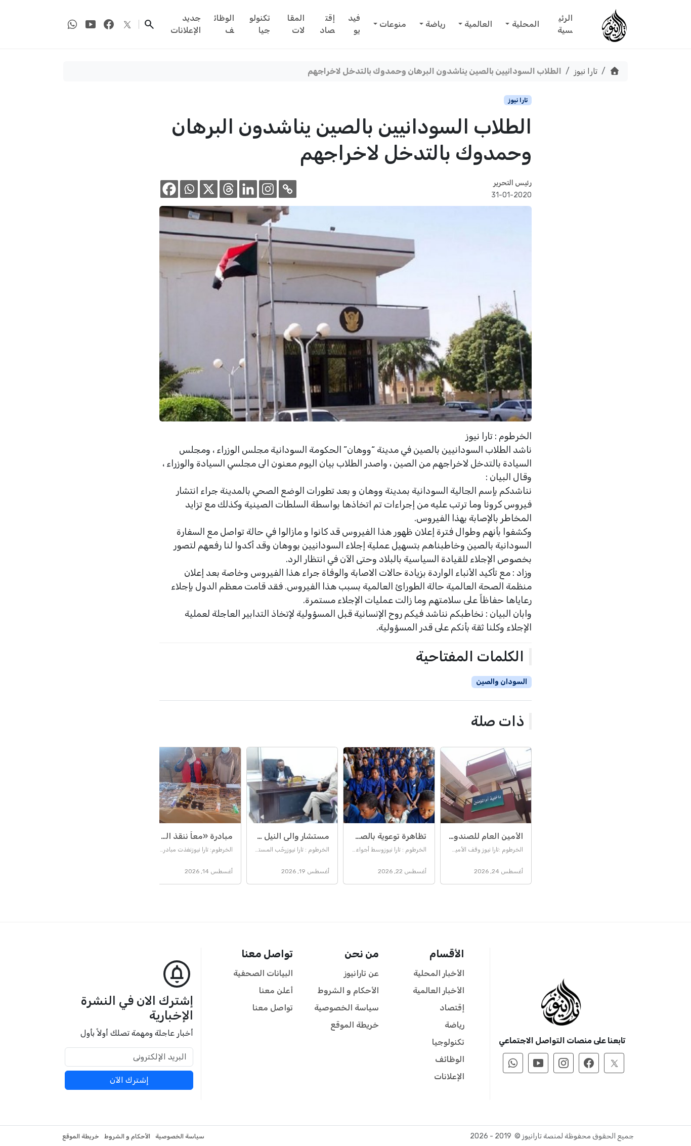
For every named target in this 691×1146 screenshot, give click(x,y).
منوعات (392, 24)
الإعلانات (449, 1076)
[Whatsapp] (189, 189)
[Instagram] (268, 189)
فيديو (354, 24)
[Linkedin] (248, 189)
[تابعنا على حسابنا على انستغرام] (563, 1063)
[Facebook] (169, 189)
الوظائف (224, 24)
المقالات (296, 24)
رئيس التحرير (512, 183)
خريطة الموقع (354, 1025)
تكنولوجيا (259, 24)
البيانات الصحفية (263, 973)
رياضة (435, 24)
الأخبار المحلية (438, 973)
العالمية (478, 24)
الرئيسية (565, 24)
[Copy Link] (287, 189)
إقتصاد (327, 24)
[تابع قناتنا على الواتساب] (72, 24)
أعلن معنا (276, 990)
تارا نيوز (585, 71)
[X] (209, 189)
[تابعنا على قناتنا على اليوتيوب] (90, 24)
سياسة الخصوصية (346, 1007)
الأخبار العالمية (438, 990)
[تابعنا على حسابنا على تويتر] (127, 24)
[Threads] (228, 189)
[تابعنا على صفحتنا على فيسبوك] (109, 24)
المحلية (525, 24)
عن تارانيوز (361, 973)
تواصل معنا (272, 1007)
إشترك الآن (129, 1080)
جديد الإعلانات (185, 24)
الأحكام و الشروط (348, 990)
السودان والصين (501, 681)
